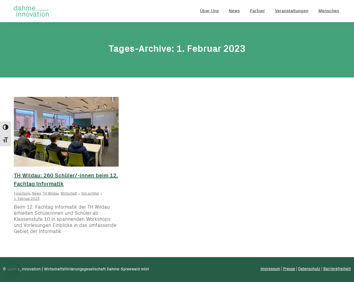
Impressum (270, 269)
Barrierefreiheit (337, 269)
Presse (289, 269)
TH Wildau (51, 194)
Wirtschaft (69, 194)
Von (90, 194)
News (36, 194)
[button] (12, 270)
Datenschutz (309, 269)
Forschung (22, 194)
